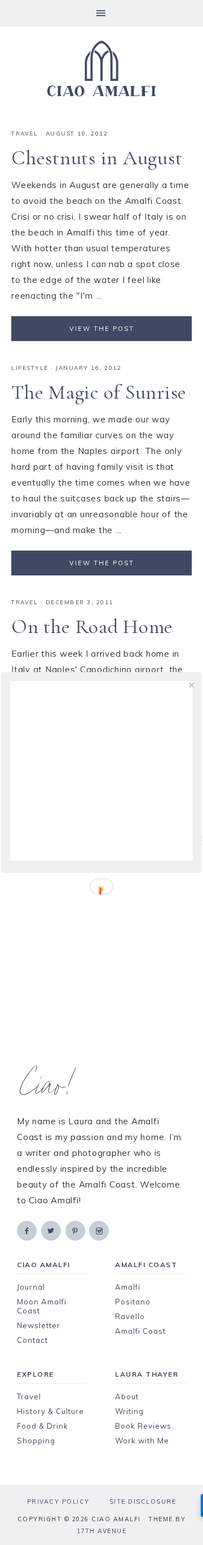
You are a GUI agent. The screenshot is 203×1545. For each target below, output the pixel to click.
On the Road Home (92, 626)
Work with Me (142, 1440)
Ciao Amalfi (101, 69)
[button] (101, 13)
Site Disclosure (142, 1501)
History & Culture (50, 1411)
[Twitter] (52, 1230)
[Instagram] (100, 1230)
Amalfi (127, 1286)
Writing (129, 1411)
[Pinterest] (76, 1230)
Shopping (36, 1440)
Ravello (130, 1316)
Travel (29, 1396)
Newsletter (38, 1325)
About (127, 1396)
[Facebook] (27, 1230)
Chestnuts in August (96, 158)
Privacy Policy (58, 1501)
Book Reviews (143, 1425)
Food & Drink (42, 1425)
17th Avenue (102, 1531)
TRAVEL (24, 133)
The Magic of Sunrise (99, 392)
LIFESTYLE (29, 368)
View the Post (101, 329)
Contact (32, 1340)
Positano (133, 1301)
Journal (31, 1286)
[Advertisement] (101, 953)
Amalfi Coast (140, 1330)
